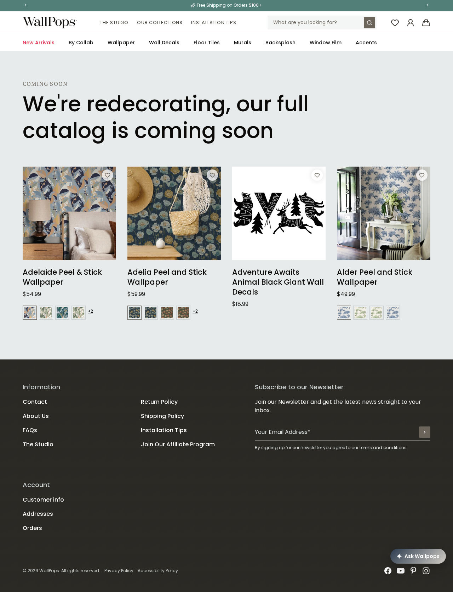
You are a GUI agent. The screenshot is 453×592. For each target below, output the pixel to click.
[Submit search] (369, 22)
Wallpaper (121, 42)
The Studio (114, 22)
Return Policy (159, 402)
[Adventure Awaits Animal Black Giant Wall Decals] (279, 213)
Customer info (43, 500)
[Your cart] (426, 22)
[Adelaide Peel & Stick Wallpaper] (69, 213)
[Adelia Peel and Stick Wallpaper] (174, 213)
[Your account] (410, 22)
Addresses (38, 514)
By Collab (81, 42)
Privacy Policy (118, 571)
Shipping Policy (162, 416)
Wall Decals (164, 42)
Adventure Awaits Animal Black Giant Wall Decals (278, 282)
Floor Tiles (207, 42)
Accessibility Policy (158, 571)
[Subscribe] (424, 432)
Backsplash (280, 42)
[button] (25, 5)
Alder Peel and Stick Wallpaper (374, 277)
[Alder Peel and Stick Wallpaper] (383, 213)
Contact (35, 402)
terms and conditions (383, 448)
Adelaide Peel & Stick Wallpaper (62, 277)
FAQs (30, 430)
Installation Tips (213, 22)
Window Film (326, 42)
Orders (32, 528)
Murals (242, 42)
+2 (90, 311)
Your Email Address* (282, 432)
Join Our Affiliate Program (178, 444)
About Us (36, 416)
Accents (366, 42)
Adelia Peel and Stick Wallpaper (167, 277)
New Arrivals (39, 42)
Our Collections (160, 22)
